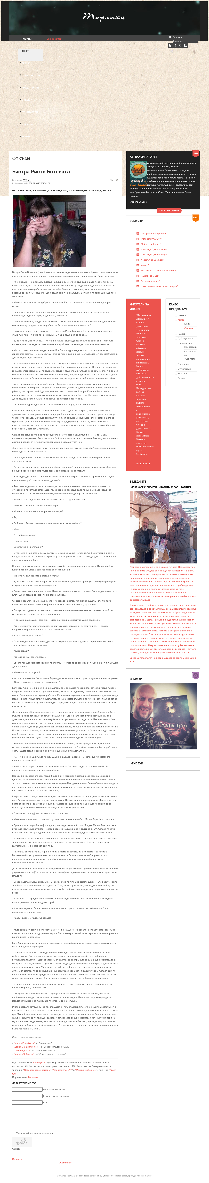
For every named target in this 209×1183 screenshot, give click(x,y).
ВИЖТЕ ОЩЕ (143, 463)
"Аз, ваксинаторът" (150, 281)
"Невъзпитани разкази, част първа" (159, 286)
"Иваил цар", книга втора (153, 254)
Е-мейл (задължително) (56, 1096)
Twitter (170, 45)
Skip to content (54, 38)
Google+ (180, 45)
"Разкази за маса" (149, 275)
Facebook (175, 45)
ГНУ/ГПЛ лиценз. (143, 1176)
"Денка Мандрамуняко (26, 1046)
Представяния (185, 343)
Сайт (45, 1102)
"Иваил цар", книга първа (153, 249)
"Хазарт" (144, 265)
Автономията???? (62, 1070)
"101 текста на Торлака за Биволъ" (158, 270)
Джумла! (104, 1176)
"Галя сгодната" (22, 1050)
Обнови (16, 1148)
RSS (185, 45)
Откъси (27, 180)
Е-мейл (116, 180)
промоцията (39, 1062)
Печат (111, 180)
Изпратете (17, 1159)
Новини (182, 315)
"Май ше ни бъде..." (85, 1070)
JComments (65, 1162)
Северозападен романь (37, 1070)
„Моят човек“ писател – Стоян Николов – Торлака (160, 487)
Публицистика (185, 338)
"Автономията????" (151, 238)
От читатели (184, 369)
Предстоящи (191, 347)
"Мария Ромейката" (24, 1043)
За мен (181, 378)
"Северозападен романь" (153, 233)
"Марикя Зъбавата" (24, 1054)
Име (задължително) (54, 1089)
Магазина (33, 1077)
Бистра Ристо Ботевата (41, 171)
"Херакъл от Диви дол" (152, 260)
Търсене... (178, 37)
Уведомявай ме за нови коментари (35, 1133)
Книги (181, 319)
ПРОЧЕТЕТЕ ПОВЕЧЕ (169, 210)
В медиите (183, 364)
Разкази (182, 334)
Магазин (182, 373)
